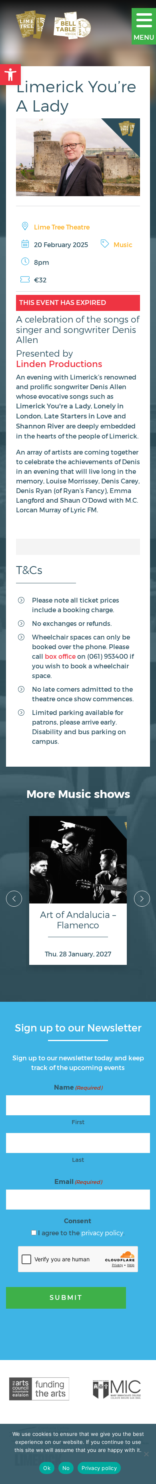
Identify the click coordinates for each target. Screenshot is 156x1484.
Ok (46, 1468)
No (66, 1468)
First (78, 1121)
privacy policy (102, 1232)
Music (123, 244)
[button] (10, 74)
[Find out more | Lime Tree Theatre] (39, 1389)
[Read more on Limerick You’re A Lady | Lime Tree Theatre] (78, 157)
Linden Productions (59, 364)
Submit (66, 1297)
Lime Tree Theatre (62, 227)
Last (78, 1159)
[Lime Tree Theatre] (56, 26)
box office (60, 656)
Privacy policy (99, 1468)
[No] (146, 1454)
